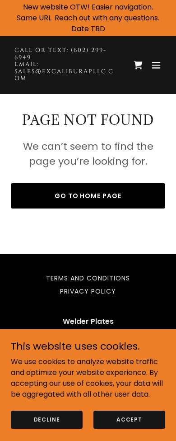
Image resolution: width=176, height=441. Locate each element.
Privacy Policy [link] (88, 291)
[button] (156, 65)
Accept (129, 419)
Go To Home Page (88, 195)
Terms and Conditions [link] (88, 278)
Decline (47, 419)
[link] (64, 77)
